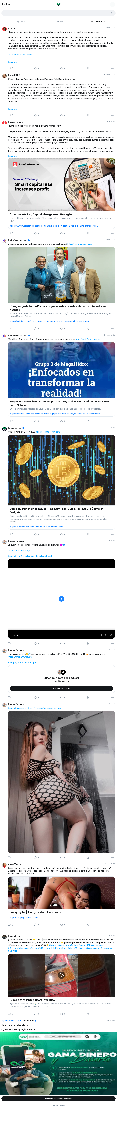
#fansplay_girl (21, 708)
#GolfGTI (12, 951)
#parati (11, 556)
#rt (50, 556)
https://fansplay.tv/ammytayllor (24, 917)
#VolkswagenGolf (95, 945)
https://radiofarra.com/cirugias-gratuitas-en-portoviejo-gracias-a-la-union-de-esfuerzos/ (50, 321)
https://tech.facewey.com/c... (49, 432)
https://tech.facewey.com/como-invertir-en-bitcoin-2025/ (36, 526)
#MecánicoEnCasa (82, 948)
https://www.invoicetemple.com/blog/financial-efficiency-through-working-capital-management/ (54, 226)
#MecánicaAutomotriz (59, 945)
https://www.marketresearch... (22, 54)
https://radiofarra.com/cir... (79, 244)
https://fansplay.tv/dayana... (21, 550)
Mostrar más (58, 1105)
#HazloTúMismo (54, 948)
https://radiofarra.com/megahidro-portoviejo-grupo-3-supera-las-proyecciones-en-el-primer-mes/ (55, 413)
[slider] (57, 635)
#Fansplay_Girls (27, 556)
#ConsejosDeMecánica (18, 948)
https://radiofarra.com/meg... (89, 339)
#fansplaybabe (42, 556)
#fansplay (12, 662)
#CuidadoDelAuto (38, 948)
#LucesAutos (67, 948)
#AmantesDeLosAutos (101, 948)
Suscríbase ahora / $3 (61, 688)
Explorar (6, 4)
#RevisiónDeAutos (78, 945)
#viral (17, 556)
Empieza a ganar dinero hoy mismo (58, 1099)
